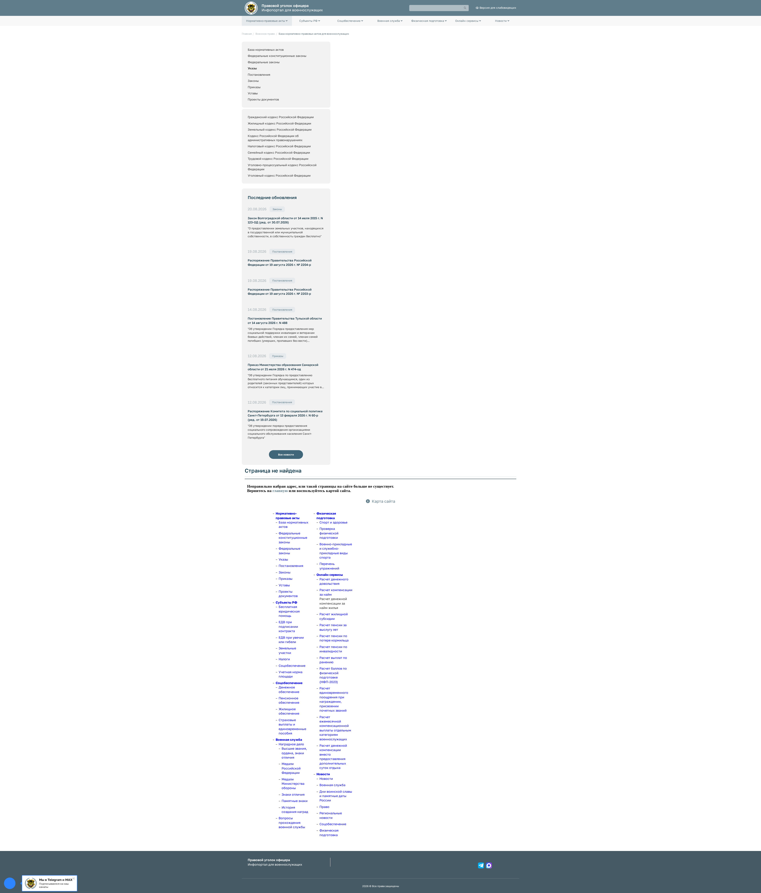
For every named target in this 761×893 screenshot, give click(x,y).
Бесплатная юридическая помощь (289, 611)
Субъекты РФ (286, 602)
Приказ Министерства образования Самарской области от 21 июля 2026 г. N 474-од (283, 367)
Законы (253, 80)
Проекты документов (263, 99)
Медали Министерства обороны (293, 783)
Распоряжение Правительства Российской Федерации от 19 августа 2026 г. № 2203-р (280, 291)
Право (324, 807)
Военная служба (289, 740)
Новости (323, 774)
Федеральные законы (264, 62)
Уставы (253, 93)
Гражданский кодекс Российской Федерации (281, 117)
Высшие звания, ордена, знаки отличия (294, 753)
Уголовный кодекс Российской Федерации (279, 175)
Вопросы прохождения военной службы (292, 822)
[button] (267, 21)
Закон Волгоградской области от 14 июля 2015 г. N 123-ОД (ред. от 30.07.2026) (285, 220)
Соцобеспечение (292, 666)
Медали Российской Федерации (291, 768)
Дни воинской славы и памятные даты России (335, 796)
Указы (252, 68)
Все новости (286, 454)
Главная (247, 33)
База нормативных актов (266, 49)
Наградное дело (291, 744)
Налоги (284, 659)
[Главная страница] (251, 7)
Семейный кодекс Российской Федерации (279, 152)
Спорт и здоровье (333, 522)
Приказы (254, 87)
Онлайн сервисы (329, 575)
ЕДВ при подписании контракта (288, 626)
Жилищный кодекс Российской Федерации (279, 123)
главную (280, 490)
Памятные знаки (295, 801)
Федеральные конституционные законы (277, 55)
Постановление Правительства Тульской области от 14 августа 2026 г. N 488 (285, 320)
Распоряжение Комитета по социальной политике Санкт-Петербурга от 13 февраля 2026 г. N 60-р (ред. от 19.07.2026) (285, 415)
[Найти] (465, 8)
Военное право (265, 33)
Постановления (259, 74)
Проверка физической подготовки (328, 533)
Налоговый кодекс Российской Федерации (279, 146)
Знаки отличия (293, 794)
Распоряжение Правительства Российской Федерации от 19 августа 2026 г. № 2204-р (280, 262)
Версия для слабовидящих (498, 7)
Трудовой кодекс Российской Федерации (278, 158)
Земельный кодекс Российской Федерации (280, 129)
